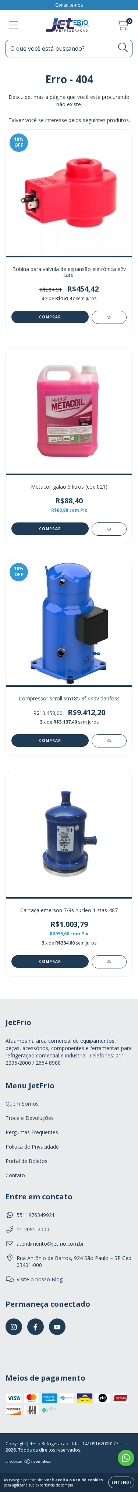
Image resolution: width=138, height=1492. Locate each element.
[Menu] (14, 25)
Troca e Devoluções (30, 1117)
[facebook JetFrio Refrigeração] (35, 1326)
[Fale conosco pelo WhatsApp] (126, 1458)
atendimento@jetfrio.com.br (50, 1243)
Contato (15, 1175)
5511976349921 (36, 1214)
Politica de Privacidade (32, 1146)
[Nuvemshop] (29, 1462)
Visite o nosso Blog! (40, 1279)
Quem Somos (22, 1103)
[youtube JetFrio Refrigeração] (57, 1326)
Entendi (121, 1482)
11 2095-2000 (33, 1229)
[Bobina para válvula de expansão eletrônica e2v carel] (109, 317)
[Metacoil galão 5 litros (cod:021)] (109, 529)
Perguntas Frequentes (32, 1132)
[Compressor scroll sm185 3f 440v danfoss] (109, 740)
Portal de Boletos (26, 1160)
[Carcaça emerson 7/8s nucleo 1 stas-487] (109, 961)
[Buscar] (123, 47)
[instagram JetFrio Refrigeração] (14, 1326)
